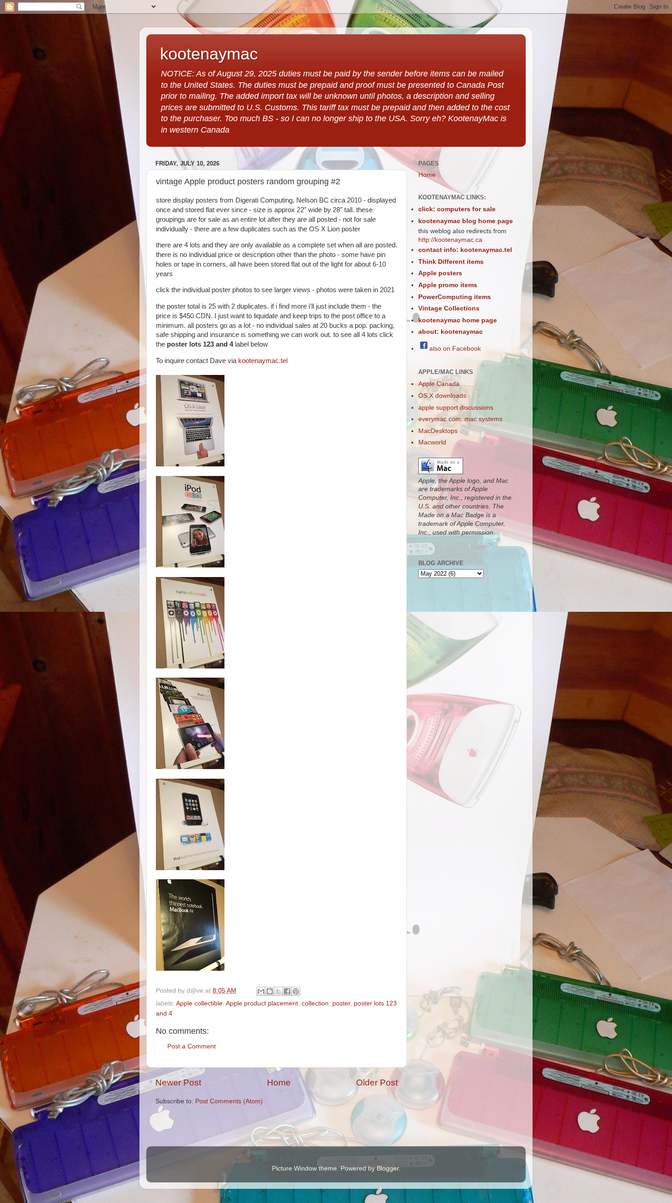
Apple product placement (262, 1003)
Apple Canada (438, 383)
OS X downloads (442, 395)
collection (315, 1003)
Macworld (432, 442)
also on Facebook (455, 348)
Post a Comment (191, 1046)
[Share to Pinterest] (295, 991)
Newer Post (178, 1082)
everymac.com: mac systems (460, 419)
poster (341, 1003)
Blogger (388, 1168)
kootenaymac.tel (263, 360)
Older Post (377, 1082)
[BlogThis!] (269, 991)
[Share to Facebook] (287, 991)
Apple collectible (199, 1003)
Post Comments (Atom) (229, 1101)
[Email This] (261, 991)
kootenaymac (209, 53)
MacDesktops (438, 431)
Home (279, 1082)
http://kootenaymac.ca (450, 239)
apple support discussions (455, 407)
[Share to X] (278, 991)
